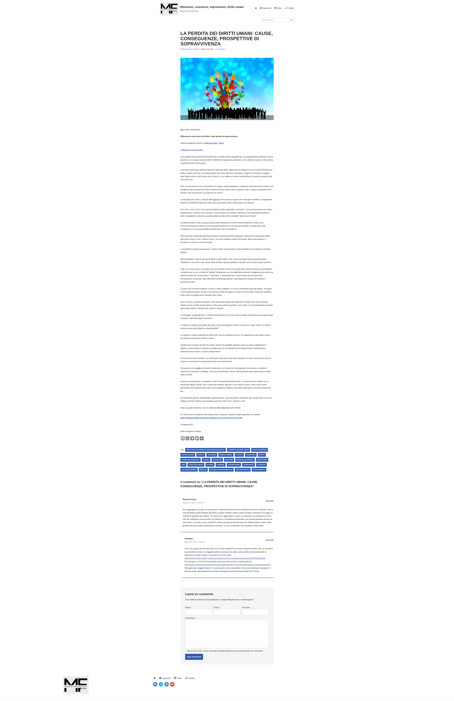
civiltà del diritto (196, 465)
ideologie (229, 460)
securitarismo (234, 465)
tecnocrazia (248, 465)
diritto (262, 455)
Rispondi (270, 501)
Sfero (221, 143)
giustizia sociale (242, 470)
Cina (183, 465)
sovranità (212, 455)
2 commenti (220, 49)
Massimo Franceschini (190, 49)
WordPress (180, 698)
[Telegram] (161, 684)
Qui (181, 130)
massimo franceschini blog (221, 470)
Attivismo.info (211, 143)
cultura (239, 455)
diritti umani (262, 460)
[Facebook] (155, 684)
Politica (201, 455)
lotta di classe (188, 455)
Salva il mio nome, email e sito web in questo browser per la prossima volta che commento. (225, 651)
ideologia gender (259, 450)
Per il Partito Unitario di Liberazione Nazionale (205, 450)
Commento (190, 618)
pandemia (220, 465)
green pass (250, 455)
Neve (162, 698)
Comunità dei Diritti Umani (238, 450)
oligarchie (217, 460)
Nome (188, 608)
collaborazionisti (189, 470)
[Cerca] (291, 20)
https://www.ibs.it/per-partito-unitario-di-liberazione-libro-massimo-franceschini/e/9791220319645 (225, 558)
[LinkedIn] (166, 684)
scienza (206, 460)
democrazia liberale (245, 460)
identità (203, 470)
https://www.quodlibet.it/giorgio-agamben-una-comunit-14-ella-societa (211, 418)
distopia (210, 465)
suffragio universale (190, 460)
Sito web (245, 608)
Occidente (261, 465)
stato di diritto (259, 470)
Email (217, 608)
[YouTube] (172, 684)
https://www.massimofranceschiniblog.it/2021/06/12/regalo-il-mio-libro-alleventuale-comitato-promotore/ (228, 565)
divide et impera (226, 455)
